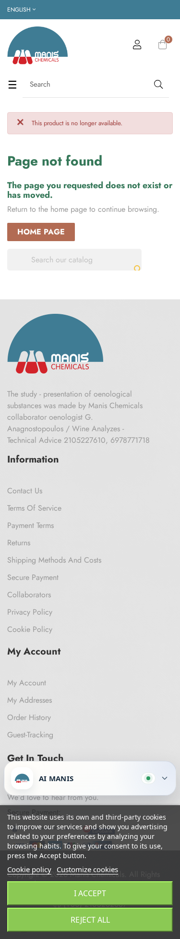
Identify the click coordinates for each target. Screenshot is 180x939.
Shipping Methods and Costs (54, 560)
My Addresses (29, 700)
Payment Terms (30, 525)
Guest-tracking (30, 734)
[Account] (137, 46)
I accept (90, 893)
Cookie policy (29, 869)
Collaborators (29, 594)
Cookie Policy (29, 629)
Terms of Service (34, 508)
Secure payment (33, 577)
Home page (41, 231)
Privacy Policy (29, 611)
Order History (29, 717)
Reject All (90, 919)
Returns (18, 542)
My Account (26, 682)
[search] (157, 84)
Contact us (24, 490)
